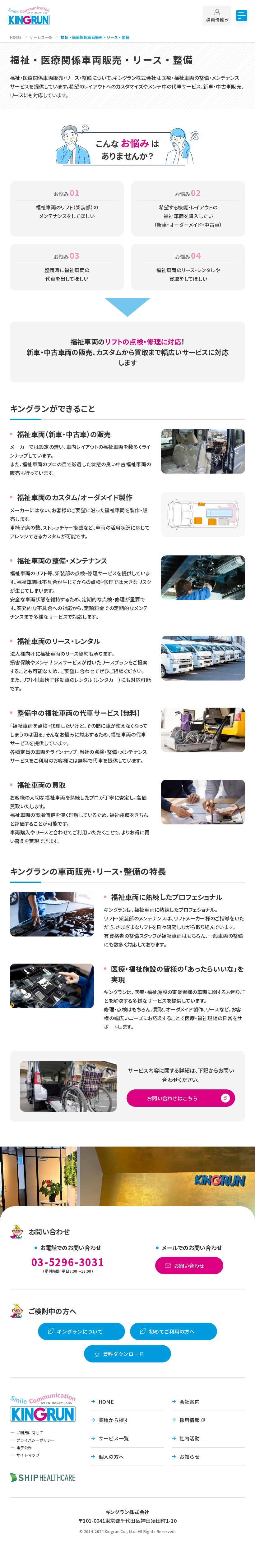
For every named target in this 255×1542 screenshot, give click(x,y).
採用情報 (189, 1420)
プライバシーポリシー (35, 1440)
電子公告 (24, 1447)
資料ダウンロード (123, 1353)
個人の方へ (111, 1456)
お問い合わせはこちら (172, 1098)
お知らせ (189, 1456)
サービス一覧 (114, 1438)
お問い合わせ (189, 1265)
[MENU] (241, 15)
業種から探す (114, 1420)
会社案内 (189, 1401)
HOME (106, 1401)
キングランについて (80, 1331)
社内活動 (189, 1438)
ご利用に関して (29, 1432)
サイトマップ (27, 1455)
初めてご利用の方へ (172, 1331)
